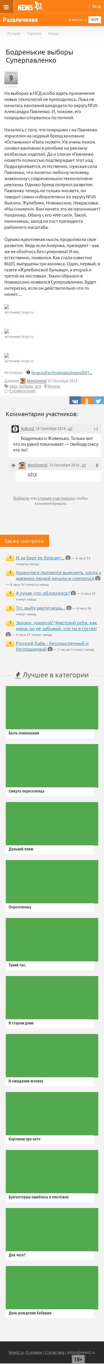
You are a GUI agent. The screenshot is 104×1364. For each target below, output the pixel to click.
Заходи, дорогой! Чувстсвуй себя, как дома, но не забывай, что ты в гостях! (56, 625)
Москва (53, 386)
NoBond (27, 428)
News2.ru (16, 1352)
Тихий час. (17, 965)
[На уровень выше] (13, 465)
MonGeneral (37, 381)
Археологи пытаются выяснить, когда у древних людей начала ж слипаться (58, 575)
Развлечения (20, 19)
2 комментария (22, 391)
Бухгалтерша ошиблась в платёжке (39, 1197)
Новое (53, 33)
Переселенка (20, 907)
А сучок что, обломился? (43, 593)
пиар (14, 386)
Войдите (21, 497)
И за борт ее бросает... (40, 557)
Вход (96, 6)
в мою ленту (78, 20)
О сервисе (34, 1352)
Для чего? (17, 1255)
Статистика (54, 1352)
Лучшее (14, 33)
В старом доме (21, 1023)
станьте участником (56, 497)
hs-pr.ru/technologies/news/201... (61, 372)
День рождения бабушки (30, 1313)
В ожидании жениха (26, 1081)
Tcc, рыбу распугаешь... (40, 607)
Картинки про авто (24, 1139)
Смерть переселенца (26, 791)
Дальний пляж (21, 849)
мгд (38, 386)
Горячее (34, 33)
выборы (26, 386)
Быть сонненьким (24, 733)
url (70, 428)
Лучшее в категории (55, 674)
